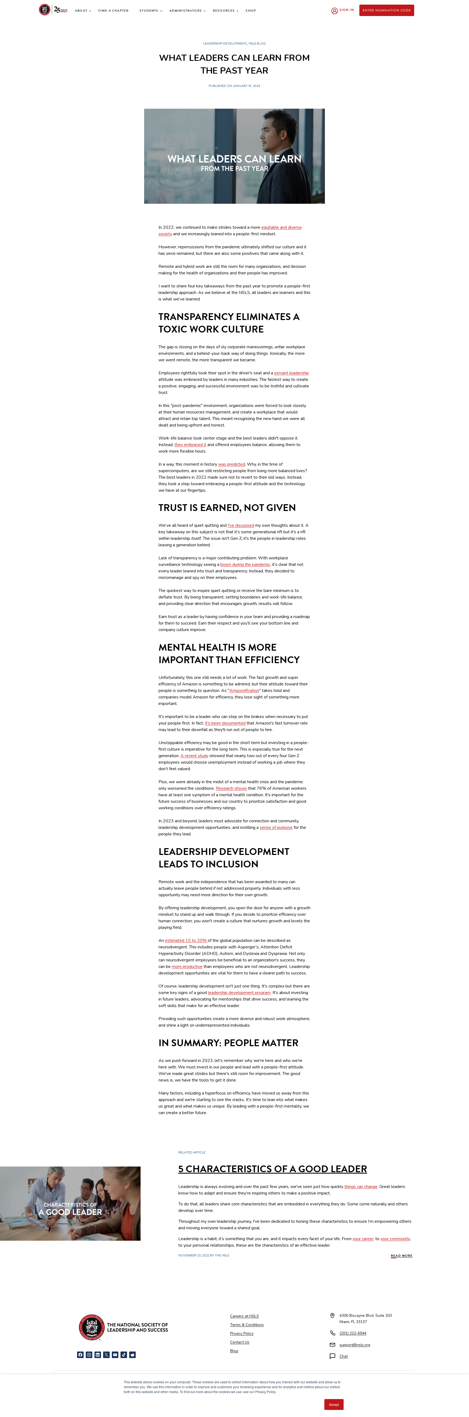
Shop (251, 10)
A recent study (194, 756)
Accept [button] (334, 1404)
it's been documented (225, 723)
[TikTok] (124, 1355)
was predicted (231, 464)
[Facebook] (80, 1355)
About (81, 10)
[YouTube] (115, 1355)
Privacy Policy (241, 1333)
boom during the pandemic (245, 565)
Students (149, 10)
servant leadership (291, 373)
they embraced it (190, 445)
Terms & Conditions (247, 1324)
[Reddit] (132, 1355)
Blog (234, 1350)
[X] (106, 1355)
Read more (402, 1255)
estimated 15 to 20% (186, 940)
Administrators (185, 10)
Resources (224, 10)
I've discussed (241, 525)
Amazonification (244, 691)
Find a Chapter (113, 10)
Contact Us (239, 1342)
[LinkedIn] (97, 1355)
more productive (187, 967)
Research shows (231, 788)
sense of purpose (276, 827)
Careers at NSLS (244, 1316)
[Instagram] (89, 1355)
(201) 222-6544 (353, 1333)
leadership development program (239, 993)
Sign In (347, 9)
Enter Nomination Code (387, 10)
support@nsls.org (355, 1344)
